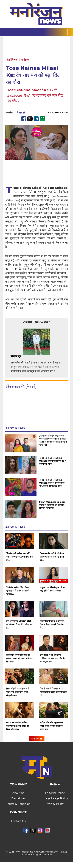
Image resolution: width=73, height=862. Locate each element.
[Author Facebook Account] (29, 356)
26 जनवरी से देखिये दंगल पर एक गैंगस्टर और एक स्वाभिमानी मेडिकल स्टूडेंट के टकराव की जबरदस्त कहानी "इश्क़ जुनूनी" (53, 440)
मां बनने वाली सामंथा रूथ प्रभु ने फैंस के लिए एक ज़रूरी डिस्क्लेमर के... (52, 624)
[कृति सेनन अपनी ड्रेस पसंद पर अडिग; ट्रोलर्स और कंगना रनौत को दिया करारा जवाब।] (19, 643)
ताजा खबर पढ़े (36, 738)
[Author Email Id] (24, 356)
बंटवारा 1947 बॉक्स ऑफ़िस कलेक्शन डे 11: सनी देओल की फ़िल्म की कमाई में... (17, 725)
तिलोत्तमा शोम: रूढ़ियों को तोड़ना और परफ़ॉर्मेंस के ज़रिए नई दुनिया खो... (52, 556)
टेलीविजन (12, 59)
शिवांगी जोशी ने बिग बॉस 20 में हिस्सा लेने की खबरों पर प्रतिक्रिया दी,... (53, 692)
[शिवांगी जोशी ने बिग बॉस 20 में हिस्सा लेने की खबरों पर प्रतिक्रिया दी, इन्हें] (53, 676)
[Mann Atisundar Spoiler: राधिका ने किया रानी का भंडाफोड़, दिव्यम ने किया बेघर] (20, 509)
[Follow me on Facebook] (29, 112)
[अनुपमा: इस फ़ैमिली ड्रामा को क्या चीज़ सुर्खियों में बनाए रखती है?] (53, 575)
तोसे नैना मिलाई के (15, 386)
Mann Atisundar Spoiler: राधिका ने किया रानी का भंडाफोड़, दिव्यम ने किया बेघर (52, 505)
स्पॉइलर (25, 59)
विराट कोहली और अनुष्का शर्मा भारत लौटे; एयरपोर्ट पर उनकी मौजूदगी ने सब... (17, 692)
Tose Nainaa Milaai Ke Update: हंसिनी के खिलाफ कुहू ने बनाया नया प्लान (52, 461)
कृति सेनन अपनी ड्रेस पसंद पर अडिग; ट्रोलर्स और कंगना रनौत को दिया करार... (19, 658)
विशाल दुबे (21, 112)
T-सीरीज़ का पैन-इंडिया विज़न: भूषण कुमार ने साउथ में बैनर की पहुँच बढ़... (17, 590)
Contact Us (18, 821)
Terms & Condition (18, 803)
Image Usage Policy (55, 798)
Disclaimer (18, 798)
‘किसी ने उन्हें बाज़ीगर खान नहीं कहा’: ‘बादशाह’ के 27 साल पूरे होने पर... (19, 556)
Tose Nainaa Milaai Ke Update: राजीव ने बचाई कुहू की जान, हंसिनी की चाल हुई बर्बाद (51, 482)
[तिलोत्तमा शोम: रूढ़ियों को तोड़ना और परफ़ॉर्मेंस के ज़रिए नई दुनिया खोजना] (53, 541)
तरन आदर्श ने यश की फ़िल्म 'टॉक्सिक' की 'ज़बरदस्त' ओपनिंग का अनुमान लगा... (52, 658)
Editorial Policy (54, 793)
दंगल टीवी (31, 386)
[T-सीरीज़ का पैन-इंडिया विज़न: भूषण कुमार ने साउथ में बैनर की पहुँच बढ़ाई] (19, 575)
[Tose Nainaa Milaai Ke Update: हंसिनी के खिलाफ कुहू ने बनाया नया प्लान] (20, 465)
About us (18, 793)
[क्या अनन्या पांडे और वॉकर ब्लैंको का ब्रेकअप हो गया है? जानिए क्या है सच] (19, 609)
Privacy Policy (55, 803)
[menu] (64, 32)
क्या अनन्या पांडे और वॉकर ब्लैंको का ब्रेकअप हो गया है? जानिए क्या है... (19, 624)
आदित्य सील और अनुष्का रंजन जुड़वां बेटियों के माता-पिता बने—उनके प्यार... (52, 725)
